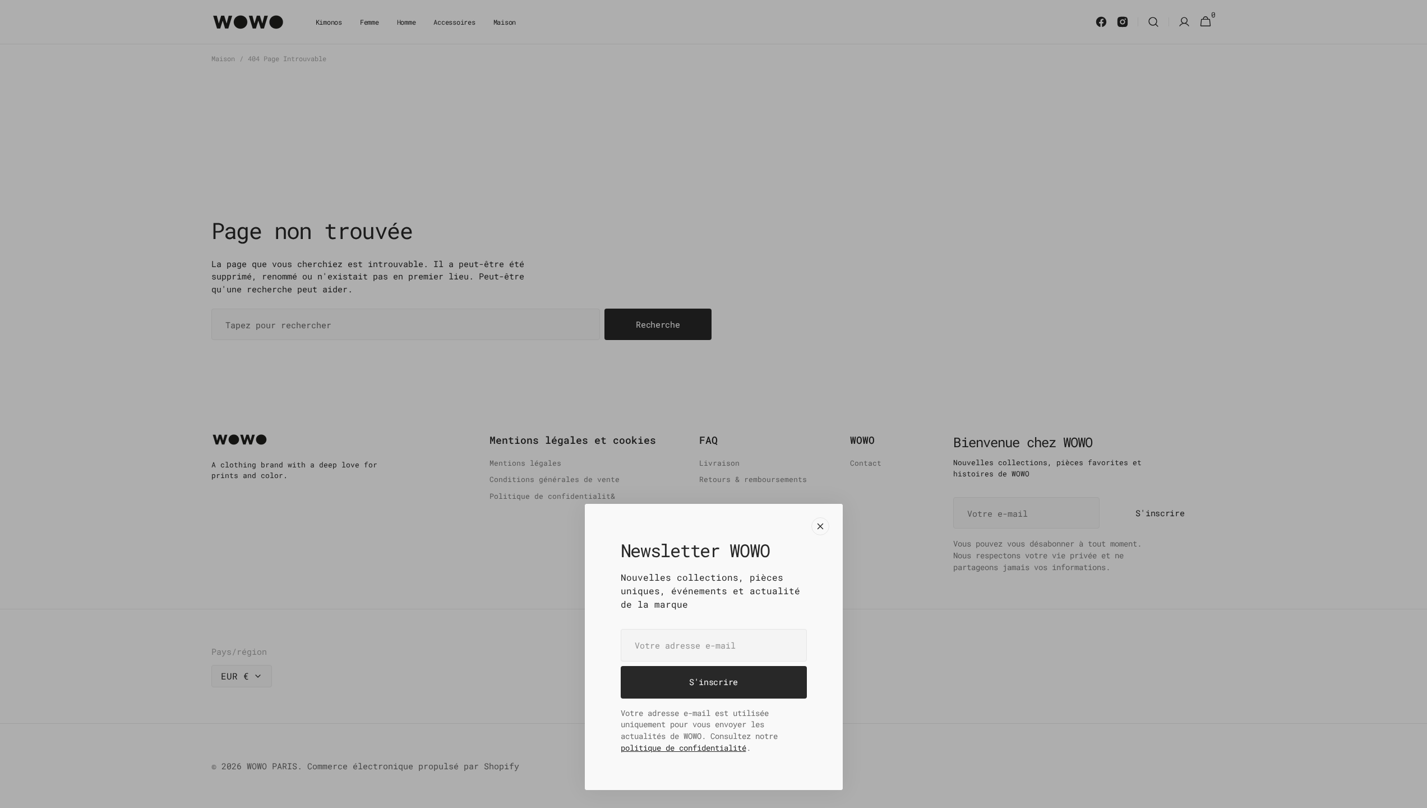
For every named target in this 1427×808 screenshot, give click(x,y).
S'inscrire (713, 681)
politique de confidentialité (683, 747)
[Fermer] (820, 526)
